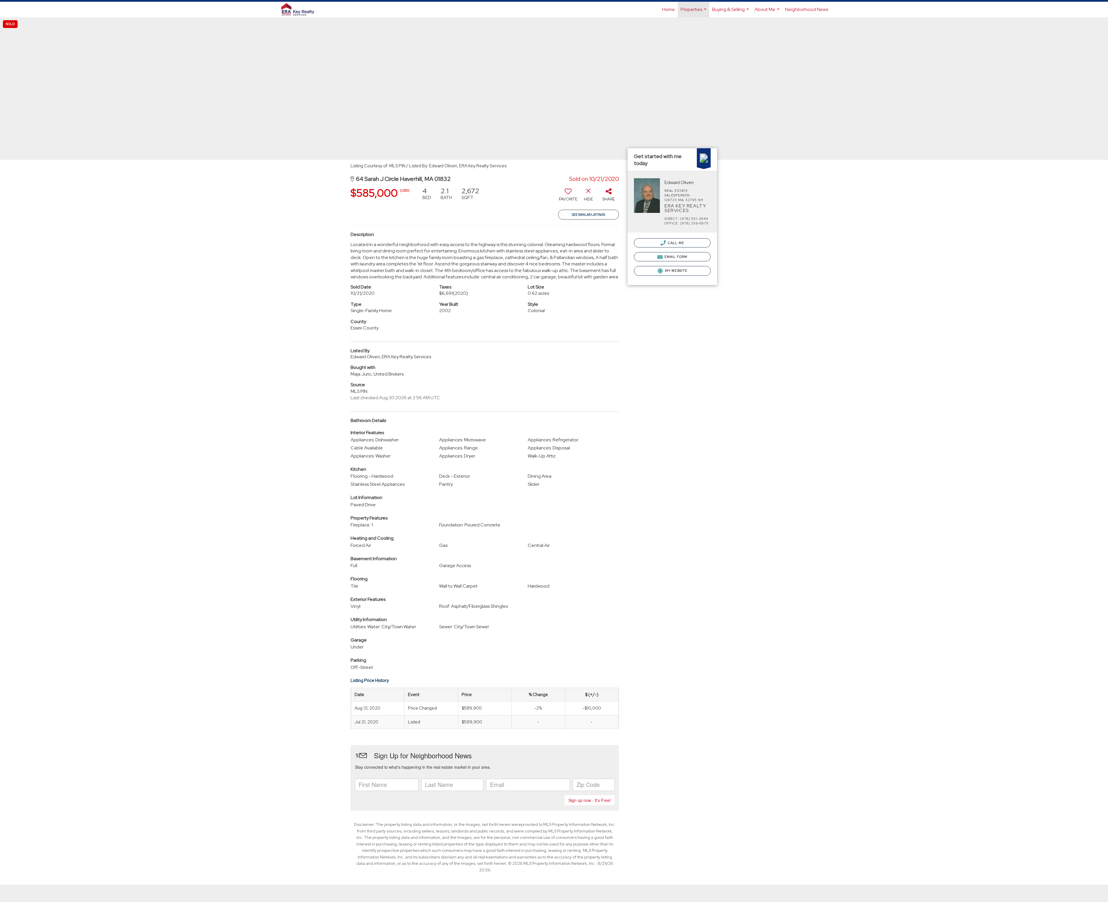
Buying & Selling (731, 11)
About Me (768, 11)
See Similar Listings (588, 215)
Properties (694, 11)
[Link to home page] (300, 9)
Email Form (675, 257)
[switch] (568, 196)
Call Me (675, 243)
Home (668, 9)
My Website (675, 271)
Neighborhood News (806, 9)
